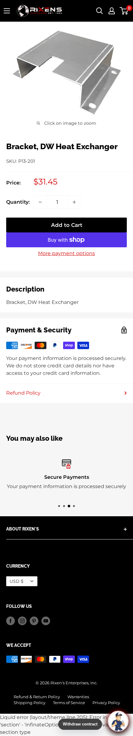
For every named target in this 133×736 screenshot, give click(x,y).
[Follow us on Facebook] (10, 621)
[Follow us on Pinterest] (34, 621)
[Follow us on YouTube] (45, 621)
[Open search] (99, 10)
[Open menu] (7, 10)
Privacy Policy (106, 702)
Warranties (78, 697)
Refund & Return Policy (37, 697)
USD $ (17, 581)
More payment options (66, 253)
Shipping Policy (29, 702)
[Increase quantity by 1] (74, 202)
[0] (124, 11)
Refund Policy (23, 393)
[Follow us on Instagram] (22, 621)
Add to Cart (66, 225)
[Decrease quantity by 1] (40, 202)
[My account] (112, 10)
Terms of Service (69, 702)
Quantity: (18, 202)
